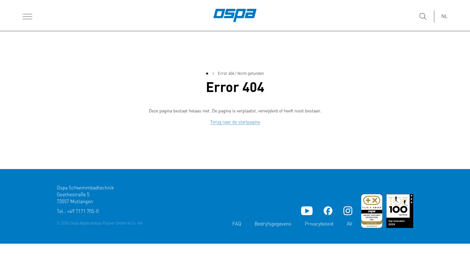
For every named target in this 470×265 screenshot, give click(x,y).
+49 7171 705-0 (83, 211)
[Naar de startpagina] (235, 15)
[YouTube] (307, 210)
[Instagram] (347, 210)
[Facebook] (328, 210)
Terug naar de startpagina (235, 122)
